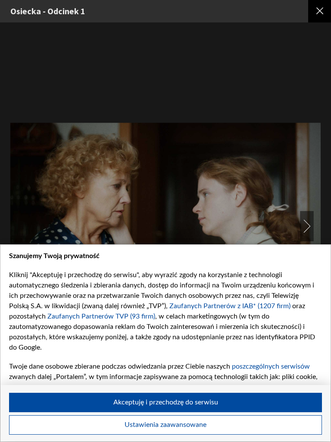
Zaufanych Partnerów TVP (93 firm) (101, 316)
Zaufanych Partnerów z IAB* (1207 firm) (229, 306)
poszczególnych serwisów (271, 366)
